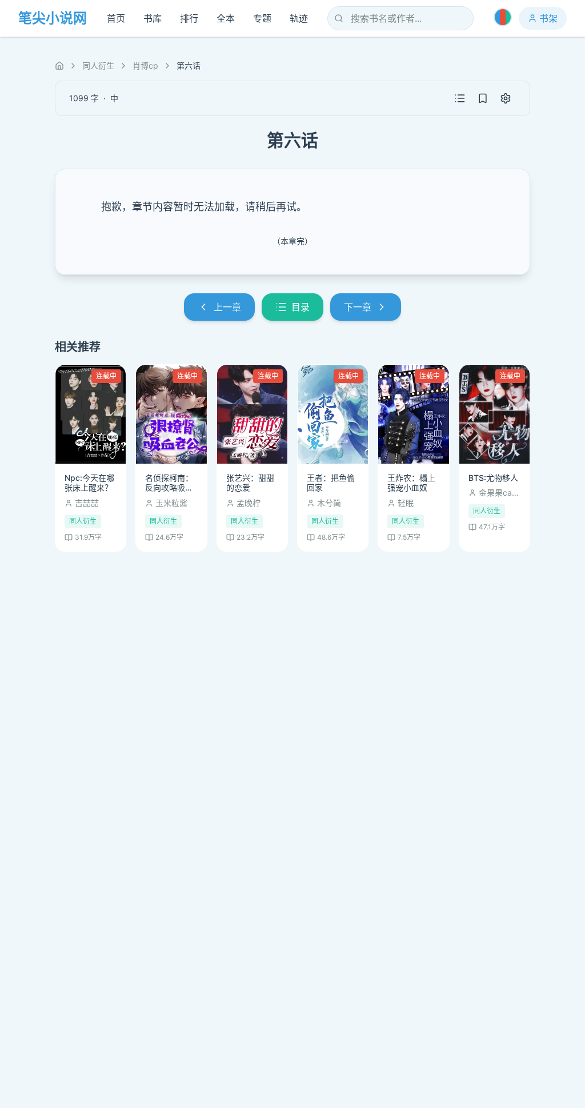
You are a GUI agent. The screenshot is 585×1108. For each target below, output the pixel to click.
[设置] (505, 98)
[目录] (460, 98)
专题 (262, 18)
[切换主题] (503, 17)
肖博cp (145, 65)
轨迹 (299, 18)
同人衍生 (98, 65)
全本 (226, 18)
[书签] (482, 98)
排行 (189, 18)
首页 (116, 18)
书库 (152, 18)
